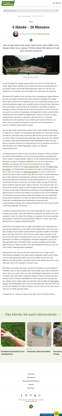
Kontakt (31, 385)
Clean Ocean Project (31, 167)
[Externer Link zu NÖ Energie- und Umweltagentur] (50, 413)
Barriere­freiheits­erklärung (31, 381)
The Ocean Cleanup (30, 172)
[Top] (31, 406)
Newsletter (31, 388)
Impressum (31, 374)
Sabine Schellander (43, 34)
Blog (31, 22)
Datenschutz (31, 378)
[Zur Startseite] (8, 3)
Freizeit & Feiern (26, 16)
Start (19, 16)
